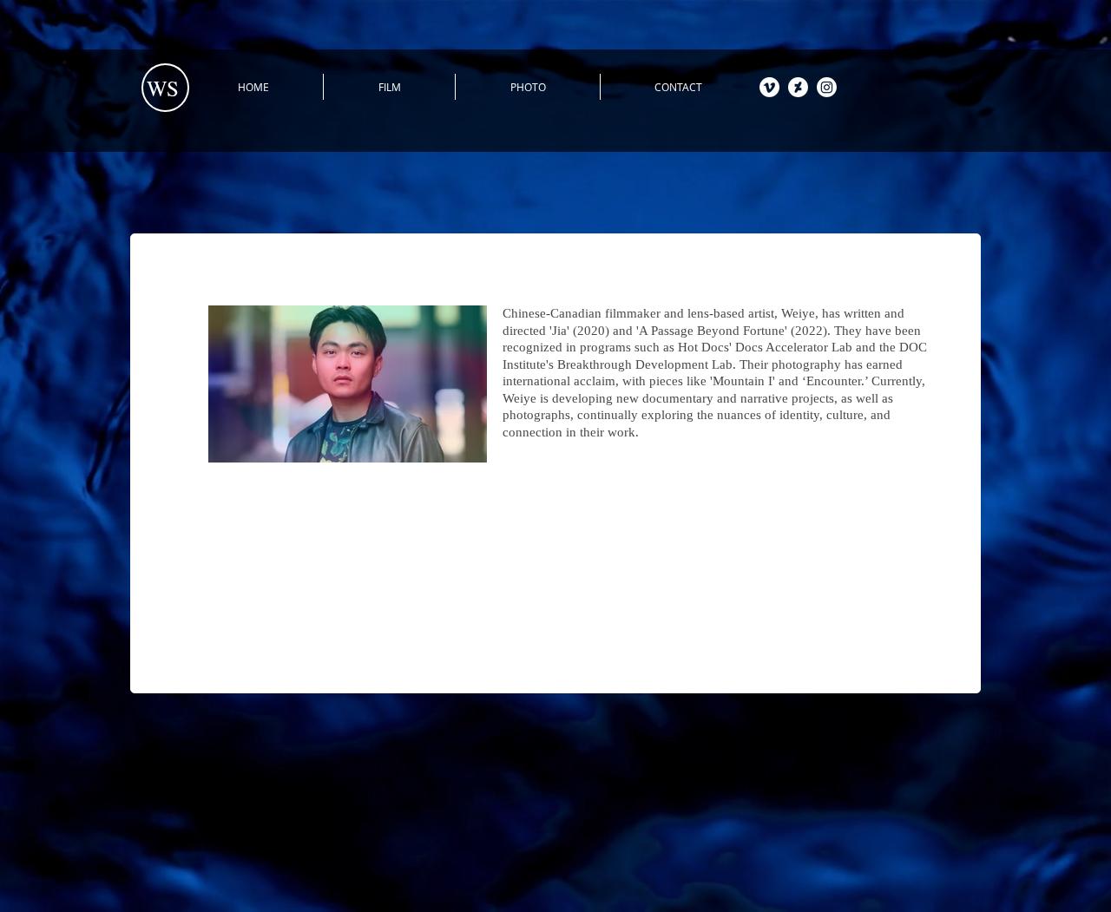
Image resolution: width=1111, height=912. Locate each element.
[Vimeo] (769, 87)
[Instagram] (827, 87)
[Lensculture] (798, 87)
